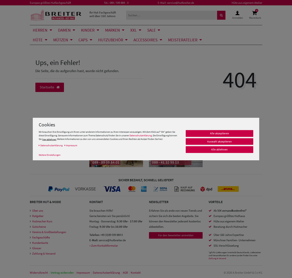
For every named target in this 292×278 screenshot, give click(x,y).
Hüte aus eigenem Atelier (247, 3)
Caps (83, 40)
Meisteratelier (182, 40)
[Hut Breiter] (56, 15)
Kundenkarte (40, 243)
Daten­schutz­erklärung (106, 272)
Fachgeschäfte (41, 237)
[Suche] (221, 15)
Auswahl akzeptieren (219, 141)
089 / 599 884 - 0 (119, 3)
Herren (40, 30)
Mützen (60, 40)
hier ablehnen (49, 139)
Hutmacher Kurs (42, 221)
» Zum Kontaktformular (103, 245)
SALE (151, 30)
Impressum (83, 272)
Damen (64, 30)
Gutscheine (39, 227)
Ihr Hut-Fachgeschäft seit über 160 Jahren (102, 14)
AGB (125, 272)
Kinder (88, 30)
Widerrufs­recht (39, 272)
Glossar (36, 248)
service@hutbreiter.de (180, 3)
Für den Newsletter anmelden (175, 235)
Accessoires (145, 40)
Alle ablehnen (219, 149)
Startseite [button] (47, 87)
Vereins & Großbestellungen (49, 232)
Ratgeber (38, 216)
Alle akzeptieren (219, 133)
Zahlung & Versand (43, 253)
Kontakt (136, 272)
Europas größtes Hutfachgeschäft (50, 3)
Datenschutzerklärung (141, 135)
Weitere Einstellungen (50, 154)
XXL (133, 30)
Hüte (38, 40)
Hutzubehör (110, 40)
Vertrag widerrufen (62, 272)
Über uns (37, 210)
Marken (112, 30)
